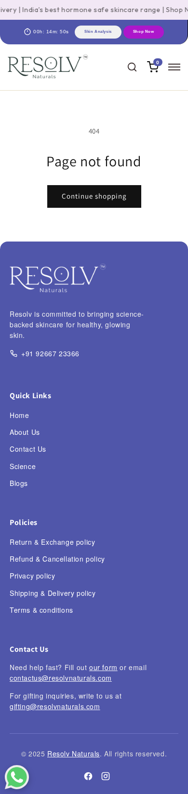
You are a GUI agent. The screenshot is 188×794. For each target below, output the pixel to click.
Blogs (19, 483)
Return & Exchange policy (52, 542)
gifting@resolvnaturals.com (55, 706)
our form (103, 667)
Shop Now (143, 31)
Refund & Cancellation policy (57, 559)
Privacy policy (32, 575)
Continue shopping (94, 196)
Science (23, 466)
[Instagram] (105, 777)
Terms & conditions (41, 610)
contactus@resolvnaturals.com (61, 678)
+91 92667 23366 (50, 353)
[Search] (132, 67)
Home (19, 415)
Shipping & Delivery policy (53, 593)
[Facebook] (88, 777)
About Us (25, 432)
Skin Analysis (98, 31)
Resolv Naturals (73, 753)
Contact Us (28, 449)
